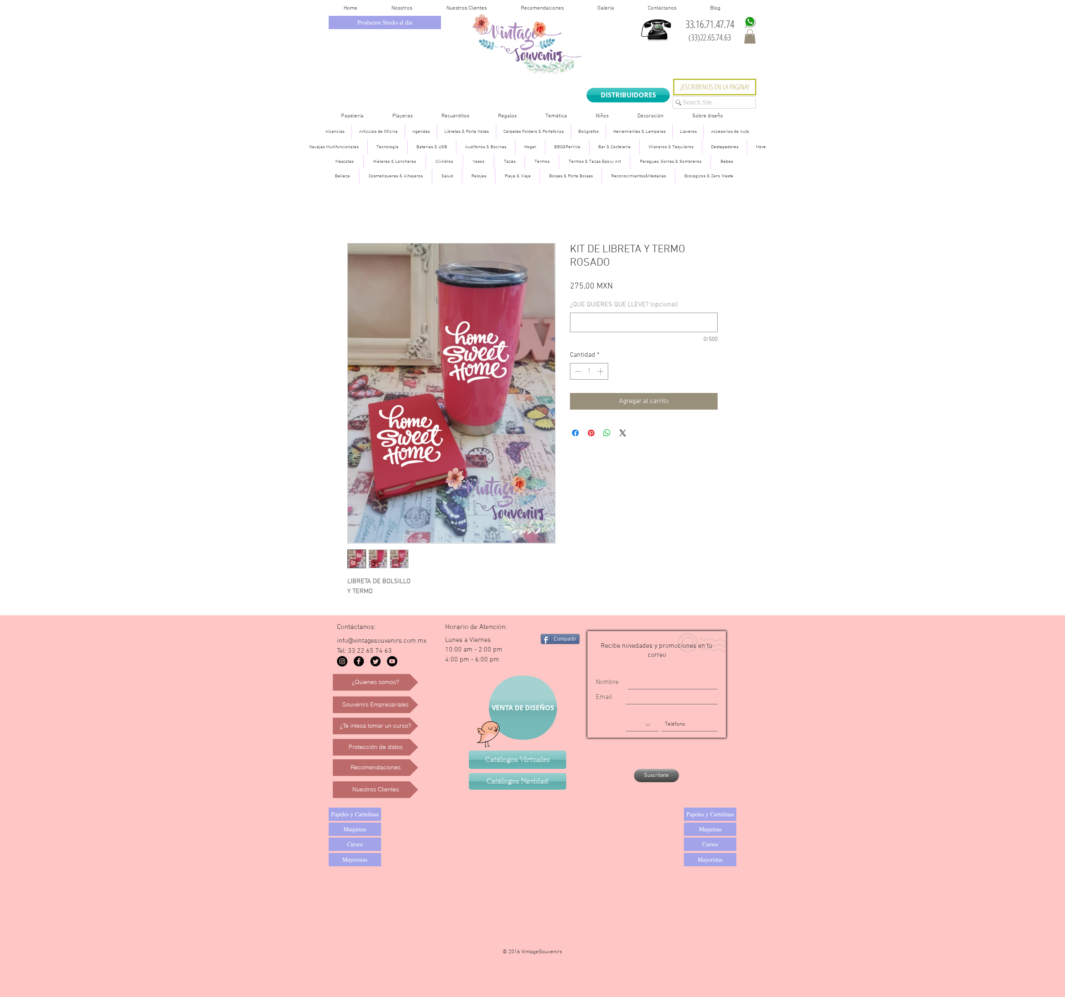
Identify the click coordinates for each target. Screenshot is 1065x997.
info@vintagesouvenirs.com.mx (381, 641)
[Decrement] (577, 371)
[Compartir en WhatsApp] (607, 433)
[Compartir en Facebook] (575, 433)
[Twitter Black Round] (375, 661)
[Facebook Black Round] (359, 661)
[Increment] (601, 371)
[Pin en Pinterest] (591, 433)
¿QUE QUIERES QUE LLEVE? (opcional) (624, 305)
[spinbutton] (589, 371)
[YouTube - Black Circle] (392, 661)
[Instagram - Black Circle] (342, 661)
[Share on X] (623, 433)
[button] (750, 36)
